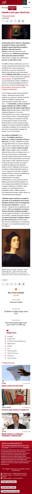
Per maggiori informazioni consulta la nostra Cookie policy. (16, 469)
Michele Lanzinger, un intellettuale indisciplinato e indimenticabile (12, 435)
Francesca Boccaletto (9, 16)
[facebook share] (15, 21)
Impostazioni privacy (16, 447)
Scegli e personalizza (9, 481)
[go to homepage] (4, 2)
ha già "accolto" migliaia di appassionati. (15, 87)
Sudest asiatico (12, 351)
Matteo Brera (11, 343)
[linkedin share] (19, 21)
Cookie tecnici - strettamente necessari (14, 473)
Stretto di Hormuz (12, 353)
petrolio (9, 346)
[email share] (23, 21)
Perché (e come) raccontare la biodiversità (15, 410)
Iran (8, 348)
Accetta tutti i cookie (8, 487)
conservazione (12, 358)
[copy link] (3, 21)
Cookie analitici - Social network (12, 478)
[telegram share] (11, 21)
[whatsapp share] (7, 21)
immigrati (10, 336)
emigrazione (11, 339)
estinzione (10, 355)
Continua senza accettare (10, 491)
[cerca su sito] (24, 2)
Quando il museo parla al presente (12, 386)
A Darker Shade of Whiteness (16, 341)
